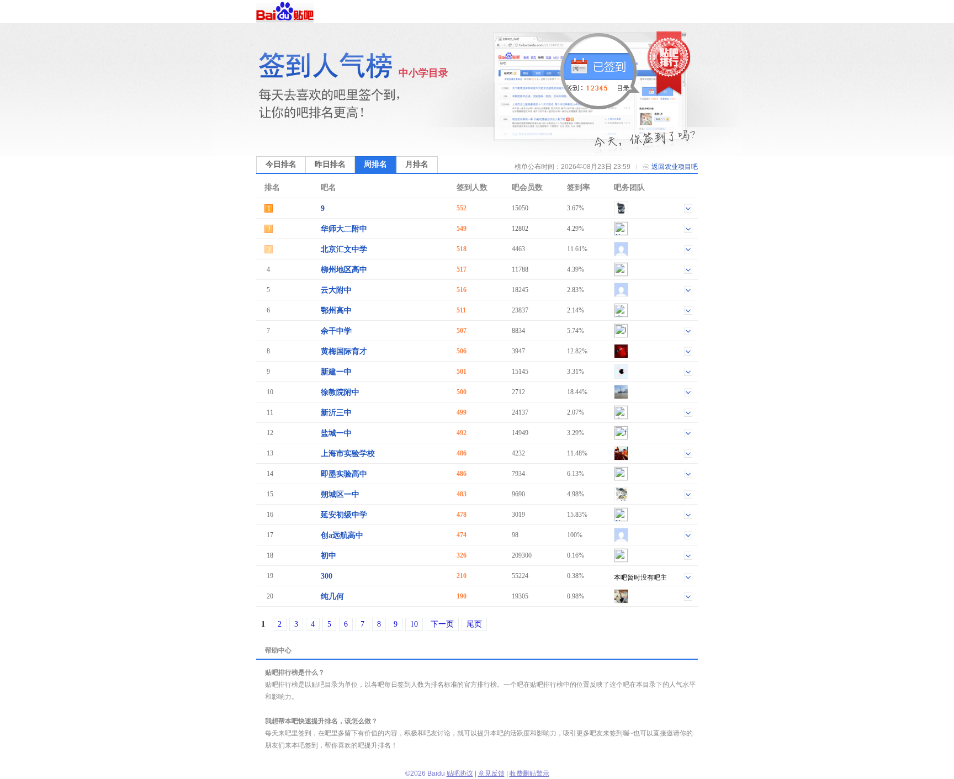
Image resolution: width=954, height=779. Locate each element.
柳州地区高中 (344, 270)
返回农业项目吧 (674, 167)
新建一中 (336, 372)
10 (414, 624)
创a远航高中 (342, 535)
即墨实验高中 (344, 474)
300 (326, 576)
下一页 (442, 624)
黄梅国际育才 (344, 351)
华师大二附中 (344, 229)
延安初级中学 (344, 515)
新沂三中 (336, 413)
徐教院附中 (340, 392)
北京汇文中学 (344, 249)
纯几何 (332, 596)
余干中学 (336, 331)
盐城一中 (336, 433)
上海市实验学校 (348, 453)
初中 (328, 556)
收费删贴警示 (529, 773)
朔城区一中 (340, 494)
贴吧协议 (460, 773)
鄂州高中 (336, 310)
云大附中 (336, 290)
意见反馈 (491, 773)
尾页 (474, 624)
